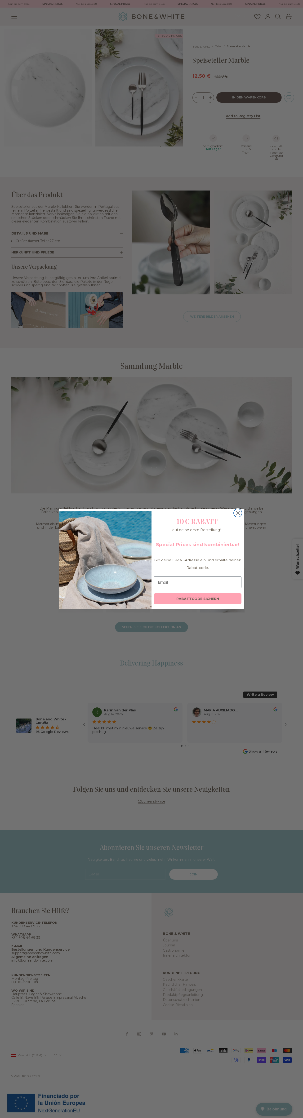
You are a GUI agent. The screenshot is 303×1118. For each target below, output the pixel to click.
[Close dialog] (238, 513)
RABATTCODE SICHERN (197, 599)
